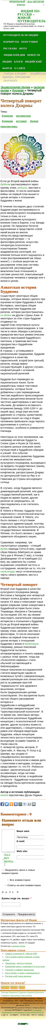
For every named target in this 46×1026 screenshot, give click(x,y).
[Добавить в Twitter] (7, 804)
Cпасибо (5, 987)
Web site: (22, 851)
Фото (23, 48)
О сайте (19, 68)
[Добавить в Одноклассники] (11, 804)
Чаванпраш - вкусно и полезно (18, 963)
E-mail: (21, 841)
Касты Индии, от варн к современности (22, 973)
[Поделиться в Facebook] (2, 804)
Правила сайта (8, 996)
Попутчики (29, 41)
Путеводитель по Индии (20, 35)
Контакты (40, 992)
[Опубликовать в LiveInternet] (29, 804)
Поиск (22, 987)
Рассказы (10, 48)
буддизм (18, 90)
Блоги (18, 61)
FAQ (29, 996)
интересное (23, 115)
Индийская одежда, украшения (24, 75)
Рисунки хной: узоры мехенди (18, 976)
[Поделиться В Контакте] (16, 804)
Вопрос (14, 987)
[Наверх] (34, 804)
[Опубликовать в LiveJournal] (25, 804)
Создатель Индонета (26, 992)
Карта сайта (21, 996)
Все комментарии (19, 880)
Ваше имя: (23, 831)
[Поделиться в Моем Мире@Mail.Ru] (20, 804)
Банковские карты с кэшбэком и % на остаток (25, 967)
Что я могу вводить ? (8, 859)
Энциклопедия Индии (15, 87)
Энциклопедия (14, 55)
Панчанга (10, 80)
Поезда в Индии (14, 73)
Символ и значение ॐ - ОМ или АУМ (21, 954)
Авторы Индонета (9, 992)
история (21, 121)
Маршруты (11, 41)
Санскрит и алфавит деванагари (19, 970)
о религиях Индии (17, 946)
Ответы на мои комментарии (24, 885)
